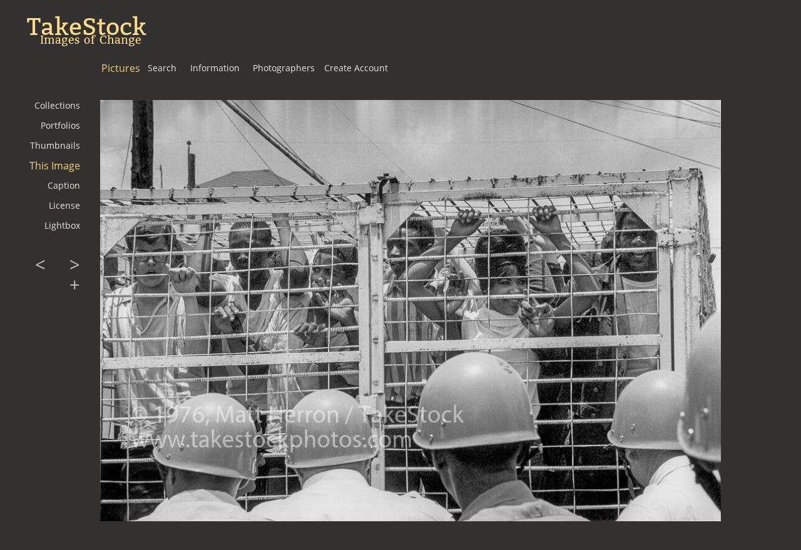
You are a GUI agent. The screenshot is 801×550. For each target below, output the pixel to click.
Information (215, 68)
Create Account (356, 68)
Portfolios (60, 125)
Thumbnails (55, 145)
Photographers (284, 68)
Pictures (120, 68)
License (64, 205)
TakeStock (86, 26)
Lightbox (62, 225)
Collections (57, 105)
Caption (64, 185)
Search (162, 68)
